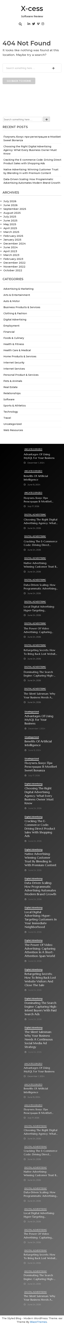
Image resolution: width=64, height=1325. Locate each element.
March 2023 (11, 255)
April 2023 (10, 251)
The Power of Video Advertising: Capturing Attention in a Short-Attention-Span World (38, 630)
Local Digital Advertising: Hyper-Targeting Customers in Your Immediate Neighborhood (40, 608)
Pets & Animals (12, 381)
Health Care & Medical (17, 350)
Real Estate (10, 387)
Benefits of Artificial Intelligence (36, 477)
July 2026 (9, 201)
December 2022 (14, 262)
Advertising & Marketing (18, 288)
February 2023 (13, 258)
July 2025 (9, 216)
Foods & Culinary (13, 338)
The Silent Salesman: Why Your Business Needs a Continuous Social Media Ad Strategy (39, 695)
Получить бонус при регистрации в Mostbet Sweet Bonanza (38, 499)
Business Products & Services (21, 307)
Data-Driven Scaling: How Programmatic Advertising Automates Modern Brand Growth (40, 586)
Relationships (12, 393)
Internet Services (14, 368)
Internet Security (13, 362)
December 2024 (14, 243)
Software (9, 399)
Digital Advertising (14, 319)
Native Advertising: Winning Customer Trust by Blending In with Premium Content (41, 564)
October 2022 (12, 270)
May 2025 (9, 224)
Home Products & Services (19, 356)
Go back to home (19, 80)
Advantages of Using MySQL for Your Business (39, 456)
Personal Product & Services (21, 374)
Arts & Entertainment (16, 295)
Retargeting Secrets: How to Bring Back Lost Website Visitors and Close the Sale (40, 652)
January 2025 (12, 239)
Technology (10, 411)
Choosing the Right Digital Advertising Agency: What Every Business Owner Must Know (30, 150)
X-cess (32, 8)
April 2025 (10, 228)
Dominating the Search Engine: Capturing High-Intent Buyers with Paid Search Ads (39, 673)
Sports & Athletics (14, 405)
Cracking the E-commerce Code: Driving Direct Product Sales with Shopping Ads (40, 543)
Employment (11, 325)
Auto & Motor (11, 301)
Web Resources (13, 430)
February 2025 (13, 235)
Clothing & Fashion (15, 313)
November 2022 (14, 266)
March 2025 (11, 232)
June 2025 (10, 220)
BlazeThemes (38, 1321)
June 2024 (10, 247)
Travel (7, 417)
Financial (9, 331)
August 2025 (12, 212)
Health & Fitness (13, 344)
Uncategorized (12, 424)
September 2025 (14, 208)
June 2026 (10, 205)
